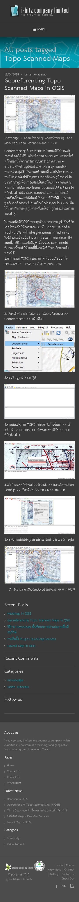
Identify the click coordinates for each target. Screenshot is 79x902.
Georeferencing (33, 138)
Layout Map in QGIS (21, 646)
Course (70, 865)
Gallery (54, 874)
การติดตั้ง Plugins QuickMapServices (31, 639)
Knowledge (11, 138)
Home (8, 43)
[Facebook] (53, 887)
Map (14, 143)
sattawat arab (38, 74)
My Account (14, 782)
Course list (13, 771)
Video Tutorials (18, 687)
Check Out (68, 878)
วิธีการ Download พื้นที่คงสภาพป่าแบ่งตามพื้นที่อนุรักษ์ (38, 629)
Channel (69, 869)
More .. (46, 749)
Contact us (13, 777)
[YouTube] (70, 887)
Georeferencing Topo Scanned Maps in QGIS (34, 84)
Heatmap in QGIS (19, 614)
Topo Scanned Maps (32, 143)
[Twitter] (62, 887)
